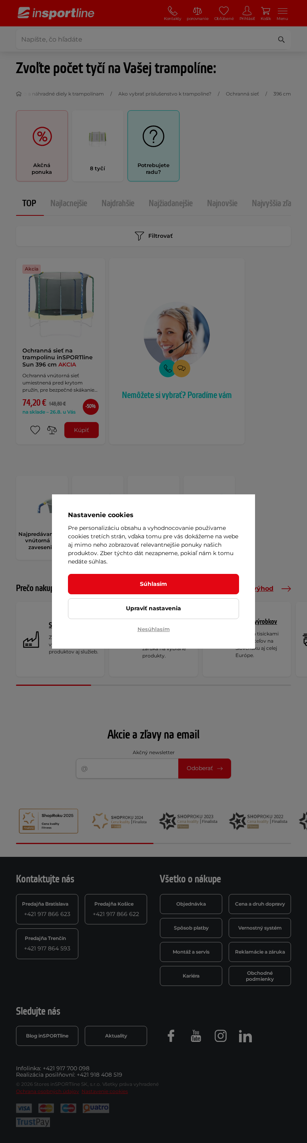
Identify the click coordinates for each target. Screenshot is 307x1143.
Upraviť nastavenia (153, 608)
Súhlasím (153, 583)
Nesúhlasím (154, 629)
